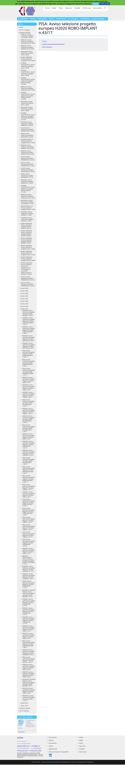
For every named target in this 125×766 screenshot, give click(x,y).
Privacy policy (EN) (35, 751)
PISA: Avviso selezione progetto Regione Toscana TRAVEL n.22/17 (28, 527)
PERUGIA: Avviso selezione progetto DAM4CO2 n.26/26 (27, 123)
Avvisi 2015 (24, 706)
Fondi (21, 27)
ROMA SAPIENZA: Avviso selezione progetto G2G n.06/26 (28, 247)
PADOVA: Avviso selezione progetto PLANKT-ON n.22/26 (27, 146)
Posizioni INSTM (25, 32)
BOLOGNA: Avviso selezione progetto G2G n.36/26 (27, 53)
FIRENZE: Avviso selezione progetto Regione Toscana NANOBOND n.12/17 (28, 611)
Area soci (68, 8)
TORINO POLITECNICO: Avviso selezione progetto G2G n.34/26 (28, 65)
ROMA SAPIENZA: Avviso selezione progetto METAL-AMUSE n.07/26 (26, 240)
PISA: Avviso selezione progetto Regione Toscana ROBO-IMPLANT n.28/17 (28, 479)
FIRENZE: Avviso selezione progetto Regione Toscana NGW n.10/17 (28, 628)
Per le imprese (24, 711)
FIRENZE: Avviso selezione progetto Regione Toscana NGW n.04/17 (28, 674)
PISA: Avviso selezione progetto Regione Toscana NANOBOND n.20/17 (28, 543)
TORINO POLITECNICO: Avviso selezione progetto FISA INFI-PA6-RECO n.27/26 (28, 116)
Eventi (51, 19)
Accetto (95, 4)
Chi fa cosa (87, 8)
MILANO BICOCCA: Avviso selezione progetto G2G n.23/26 (28, 141)
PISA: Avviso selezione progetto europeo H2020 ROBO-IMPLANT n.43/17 (28, 354)
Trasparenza (85, 19)
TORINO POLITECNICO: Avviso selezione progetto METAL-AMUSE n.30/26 (28, 96)
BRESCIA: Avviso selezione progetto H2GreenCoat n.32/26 (28, 88)
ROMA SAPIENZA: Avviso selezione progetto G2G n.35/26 (28, 58)
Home (47, 8)
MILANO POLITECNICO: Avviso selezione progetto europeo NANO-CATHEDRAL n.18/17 (28, 560)
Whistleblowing (98, 19)
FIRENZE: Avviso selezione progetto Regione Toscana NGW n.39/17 (28, 387)
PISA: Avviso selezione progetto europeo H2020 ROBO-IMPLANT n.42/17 (28, 363)
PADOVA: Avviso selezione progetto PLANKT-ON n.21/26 (27, 152)
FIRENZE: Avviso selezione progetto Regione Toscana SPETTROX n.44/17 (28, 345)
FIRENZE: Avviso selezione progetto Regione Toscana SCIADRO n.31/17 (28, 452)
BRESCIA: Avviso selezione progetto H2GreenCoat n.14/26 (28, 196)
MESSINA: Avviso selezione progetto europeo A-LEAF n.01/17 (28, 698)
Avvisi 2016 (24, 703)
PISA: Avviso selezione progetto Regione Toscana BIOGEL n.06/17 (28, 659)
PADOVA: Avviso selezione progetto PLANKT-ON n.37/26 (27, 47)
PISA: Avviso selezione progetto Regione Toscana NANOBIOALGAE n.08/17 (28, 644)
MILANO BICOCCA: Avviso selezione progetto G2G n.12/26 (28, 207)
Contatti (77, 8)
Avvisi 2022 (24, 296)
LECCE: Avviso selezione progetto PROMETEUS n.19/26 (27, 164)
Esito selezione (47, 47)
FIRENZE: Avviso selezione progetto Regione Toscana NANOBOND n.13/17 (28, 602)
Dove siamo (97, 8)
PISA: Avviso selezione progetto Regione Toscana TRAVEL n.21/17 (28, 534)
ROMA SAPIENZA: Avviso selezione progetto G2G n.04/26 (28, 258)
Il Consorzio (23, 19)
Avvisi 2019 (24, 304)
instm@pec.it (35, 746)
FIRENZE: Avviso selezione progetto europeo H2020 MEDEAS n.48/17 (28, 313)
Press (61, 8)
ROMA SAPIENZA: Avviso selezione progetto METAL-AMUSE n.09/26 (26, 226)
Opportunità (61, 19)
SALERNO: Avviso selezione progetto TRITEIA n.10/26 (27, 219)
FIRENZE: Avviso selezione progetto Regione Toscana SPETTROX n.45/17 (28, 338)
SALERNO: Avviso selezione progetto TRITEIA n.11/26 (27, 213)
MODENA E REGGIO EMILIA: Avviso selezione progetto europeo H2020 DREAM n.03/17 (28, 682)
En (105, 8)
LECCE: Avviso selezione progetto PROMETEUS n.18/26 (27, 169)
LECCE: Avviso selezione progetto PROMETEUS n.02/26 (27, 278)
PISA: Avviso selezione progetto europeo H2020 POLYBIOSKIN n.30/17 (28, 461)
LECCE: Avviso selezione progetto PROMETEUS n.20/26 (27, 158)
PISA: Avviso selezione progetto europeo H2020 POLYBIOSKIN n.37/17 (28, 403)
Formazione (42, 19)
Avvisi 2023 (24, 293)
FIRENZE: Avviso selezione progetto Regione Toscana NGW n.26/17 (28, 494)
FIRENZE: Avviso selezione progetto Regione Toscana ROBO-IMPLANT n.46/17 (28, 330)
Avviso (44, 41)
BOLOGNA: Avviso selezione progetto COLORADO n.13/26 (27, 202)
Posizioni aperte (25, 708)
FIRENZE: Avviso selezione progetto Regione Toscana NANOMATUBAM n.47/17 (28, 321)
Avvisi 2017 (24, 309)
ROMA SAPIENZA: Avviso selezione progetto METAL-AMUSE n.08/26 (26, 233)
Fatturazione (73, 19)
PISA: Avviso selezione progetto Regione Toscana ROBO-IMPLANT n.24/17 (28, 511)
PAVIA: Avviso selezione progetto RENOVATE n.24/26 (27, 135)
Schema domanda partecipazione (53, 44)
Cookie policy (104, 4)
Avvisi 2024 (24, 291)
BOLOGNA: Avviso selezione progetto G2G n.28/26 (27, 108)
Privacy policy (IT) (22, 751)
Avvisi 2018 (24, 306)
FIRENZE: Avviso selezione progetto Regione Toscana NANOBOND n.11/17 (28, 620)
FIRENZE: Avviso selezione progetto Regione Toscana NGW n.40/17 (28, 380)
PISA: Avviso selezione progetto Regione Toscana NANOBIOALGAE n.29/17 (28, 470)
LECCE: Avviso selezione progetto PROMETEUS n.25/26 (27, 129)
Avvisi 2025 (24, 288)
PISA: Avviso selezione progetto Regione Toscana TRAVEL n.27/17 (28, 487)
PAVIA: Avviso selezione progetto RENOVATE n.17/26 (27, 175)
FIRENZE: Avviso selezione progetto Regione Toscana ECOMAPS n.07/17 (28, 652)
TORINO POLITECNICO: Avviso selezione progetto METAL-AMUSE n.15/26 (28, 189)
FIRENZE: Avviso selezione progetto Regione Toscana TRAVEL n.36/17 (28, 411)
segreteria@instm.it (23, 746)
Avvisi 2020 (24, 301)
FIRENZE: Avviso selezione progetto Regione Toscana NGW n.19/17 (28, 551)
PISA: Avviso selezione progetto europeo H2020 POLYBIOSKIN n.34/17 (28, 428)
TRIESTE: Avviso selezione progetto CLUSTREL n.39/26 (27, 35)
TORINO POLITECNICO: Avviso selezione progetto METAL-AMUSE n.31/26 (28, 81)
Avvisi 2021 (24, 299)
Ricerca (33, 19)
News (54, 8)
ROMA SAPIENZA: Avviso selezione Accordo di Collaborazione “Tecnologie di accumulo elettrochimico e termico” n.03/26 (26, 268)
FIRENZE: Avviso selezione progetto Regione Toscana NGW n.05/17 (28, 667)
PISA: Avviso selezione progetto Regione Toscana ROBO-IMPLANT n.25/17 (28, 502)
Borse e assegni (25, 30)
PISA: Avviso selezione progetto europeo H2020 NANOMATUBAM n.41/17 (28, 372)
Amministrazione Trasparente (58, 752)
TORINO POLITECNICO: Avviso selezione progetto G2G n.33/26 (28, 72)
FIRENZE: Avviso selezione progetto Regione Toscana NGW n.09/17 (28, 636)
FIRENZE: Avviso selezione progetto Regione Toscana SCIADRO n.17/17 (28, 568)
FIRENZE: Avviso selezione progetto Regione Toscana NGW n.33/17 (28, 436)
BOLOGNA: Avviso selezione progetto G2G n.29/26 (27, 103)
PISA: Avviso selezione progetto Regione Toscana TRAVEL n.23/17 (28, 519)
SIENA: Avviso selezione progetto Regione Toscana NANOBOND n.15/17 (28, 584)
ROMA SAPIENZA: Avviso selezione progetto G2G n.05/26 (28, 253)
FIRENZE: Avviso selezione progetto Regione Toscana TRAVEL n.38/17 (28, 394)
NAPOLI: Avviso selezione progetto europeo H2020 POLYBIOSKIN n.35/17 (28, 419)
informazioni (21, 732)
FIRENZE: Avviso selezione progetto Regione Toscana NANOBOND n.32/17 (28, 444)
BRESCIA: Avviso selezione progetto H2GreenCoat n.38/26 (28, 41)
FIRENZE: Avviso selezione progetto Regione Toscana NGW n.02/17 (28, 690)
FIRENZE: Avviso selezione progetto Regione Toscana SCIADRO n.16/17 (28, 576)
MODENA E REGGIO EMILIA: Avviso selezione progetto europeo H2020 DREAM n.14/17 (28, 593)
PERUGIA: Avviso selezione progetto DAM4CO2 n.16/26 (27, 181)
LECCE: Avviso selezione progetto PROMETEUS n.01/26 (27, 284)
